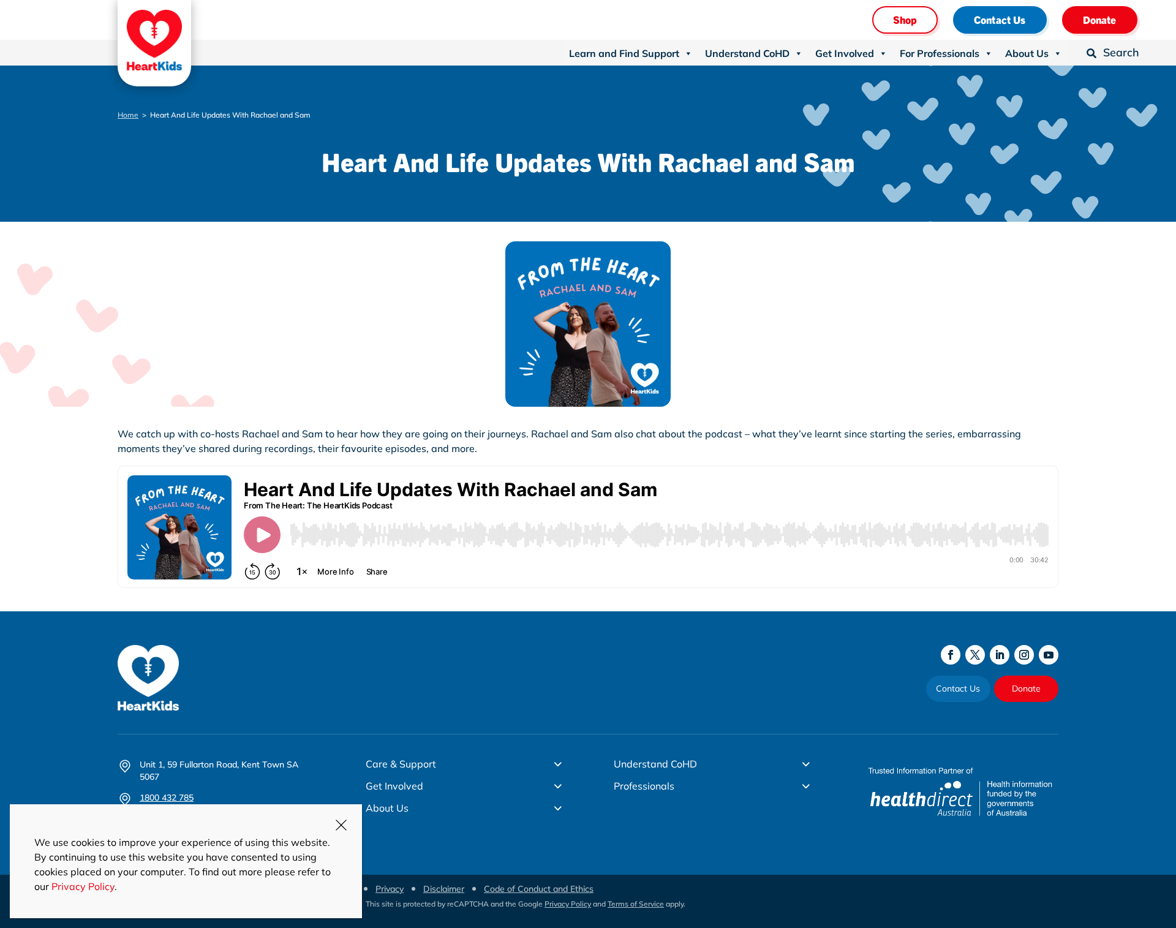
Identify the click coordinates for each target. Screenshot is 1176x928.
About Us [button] (1027, 53)
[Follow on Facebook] (950, 655)
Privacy (389, 889)
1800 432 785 (167, 797)
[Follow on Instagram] (1024, 655)
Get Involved (844, 53)
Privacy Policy (568, 903)
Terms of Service (636, 903)
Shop (905, 19)
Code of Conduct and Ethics (539, 889)
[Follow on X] (975, 655)
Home (128, 114)
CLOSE (341, 825)
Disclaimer (443, 889)
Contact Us (1000, 19)
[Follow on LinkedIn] (999, 655)
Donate (1100, 19)
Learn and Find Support (624, 53)
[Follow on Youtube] (1048, 655)
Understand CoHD (747, 53)
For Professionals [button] (939, 53)
